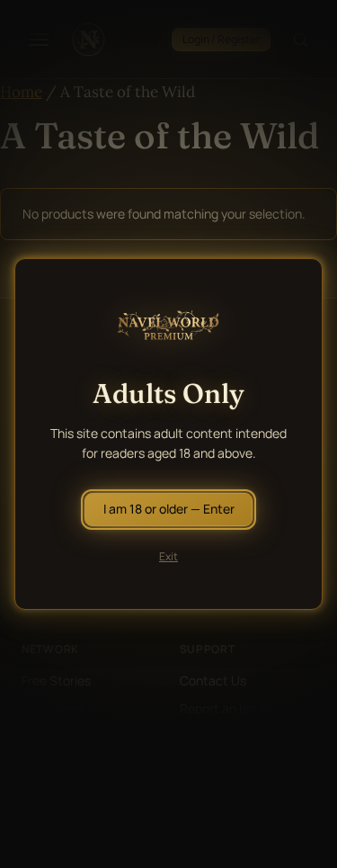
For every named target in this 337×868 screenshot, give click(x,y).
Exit (168, 556)
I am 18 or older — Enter (169, 508)
